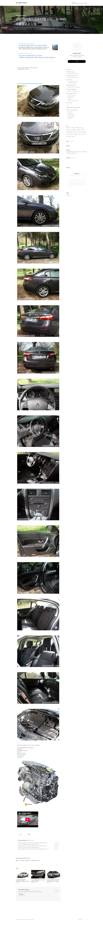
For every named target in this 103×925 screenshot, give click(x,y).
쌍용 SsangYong (71, 96)
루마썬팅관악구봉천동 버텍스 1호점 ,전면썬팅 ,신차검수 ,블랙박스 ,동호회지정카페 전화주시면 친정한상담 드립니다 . (34, 48)
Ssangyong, (75, 134)
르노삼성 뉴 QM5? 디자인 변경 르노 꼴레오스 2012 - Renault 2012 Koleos (32, 845)
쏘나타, (71, 134)
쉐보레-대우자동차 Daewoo (71, 75)
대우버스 (79, 915)
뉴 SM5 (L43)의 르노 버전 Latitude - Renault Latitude (28, 847)
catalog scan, (69, 129)
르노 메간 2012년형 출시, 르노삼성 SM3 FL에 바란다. (28, 844)
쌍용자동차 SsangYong (71, 85)
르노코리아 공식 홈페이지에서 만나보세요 (30, 55)
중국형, (67, 132)
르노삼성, (68, 134)
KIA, (67, 136)
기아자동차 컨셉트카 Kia (72, 83)
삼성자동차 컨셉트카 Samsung (73, 91)
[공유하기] (22, 834)
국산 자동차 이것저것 (21, 3)
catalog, (82, 127)
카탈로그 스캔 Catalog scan (72, 110)
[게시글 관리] (24, 834)
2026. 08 (77, 173)
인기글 (71, 141)
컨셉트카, (78, 129)
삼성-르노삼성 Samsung (22, 840)
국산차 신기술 (69, 102)
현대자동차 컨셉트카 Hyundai (73, 73)
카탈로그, (80, 134)
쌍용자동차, (74, 129)
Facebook (68, 157)
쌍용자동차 (80, 912)
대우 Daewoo (70, 113)
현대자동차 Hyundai (70, 71)
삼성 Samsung (70, 117)
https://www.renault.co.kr (24, 53)
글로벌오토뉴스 (81, 917)
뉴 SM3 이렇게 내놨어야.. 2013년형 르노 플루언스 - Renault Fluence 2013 (32, 842)
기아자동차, (73, 127)
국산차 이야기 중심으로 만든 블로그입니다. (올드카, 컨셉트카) (30, 891)
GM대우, (73, 136)
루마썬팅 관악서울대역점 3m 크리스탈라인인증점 (33, 45)
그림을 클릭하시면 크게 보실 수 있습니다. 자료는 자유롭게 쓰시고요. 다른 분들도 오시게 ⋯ (76, 152)
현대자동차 (80, 903)
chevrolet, (68, 127)
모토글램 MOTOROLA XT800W (73, 107)
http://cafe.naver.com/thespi (25, 43)
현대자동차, (71, 132)
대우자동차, (78, 127)
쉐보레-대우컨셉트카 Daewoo (73, 77)
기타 (67, 105)
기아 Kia (69, 99)
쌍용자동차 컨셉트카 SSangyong (74, 87)
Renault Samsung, (82, 132)
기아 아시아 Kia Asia (71, 114)
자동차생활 (80, 901)
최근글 (67, 141)
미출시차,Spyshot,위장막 (71, 93)
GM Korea (80, 908)
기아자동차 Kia (69, 79)
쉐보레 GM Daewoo (71, 95)
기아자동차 (80, 906)
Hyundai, (82, 129)
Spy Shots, (76, 132)
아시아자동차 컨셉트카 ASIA (73, 81)
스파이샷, (84, 134)
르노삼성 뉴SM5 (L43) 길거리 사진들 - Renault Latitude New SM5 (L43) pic (32, 848)
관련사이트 (80, 919)
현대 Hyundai (70, 97)
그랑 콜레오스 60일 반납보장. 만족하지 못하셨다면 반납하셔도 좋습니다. (37, 57)
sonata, (69, 136)
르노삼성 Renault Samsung (73, 100)
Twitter (73, 157)
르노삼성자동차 (81, 910)
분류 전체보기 (69, 69)
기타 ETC (69, 118)
